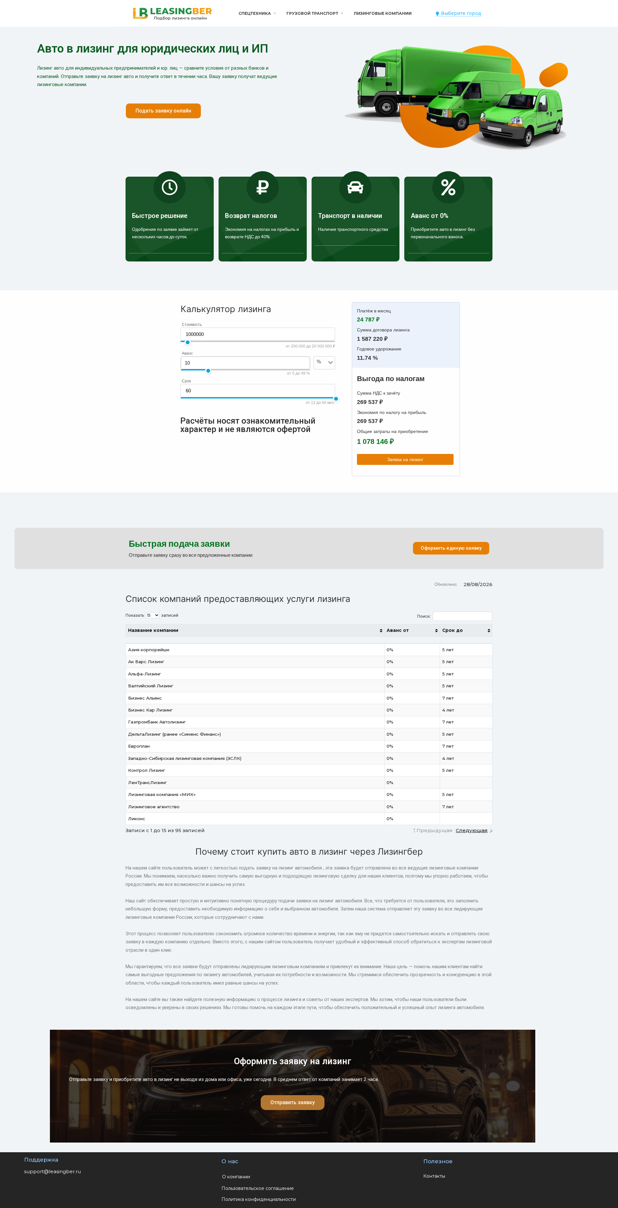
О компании (236, 1177)
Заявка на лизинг (405, 459)
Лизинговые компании (383, 13)
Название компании (153, 630)
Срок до (452, 630)
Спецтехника (255, 13)
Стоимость (192, 324)
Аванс (187, 353)
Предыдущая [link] (435, 830)
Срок (186, 381)
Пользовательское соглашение (257, 1188)
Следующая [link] (472, 830)
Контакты (434, 1176)
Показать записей (152, 615)
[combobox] (320, 372)
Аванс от (398, 630)
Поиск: (424, 616)
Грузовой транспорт (312, 13)
